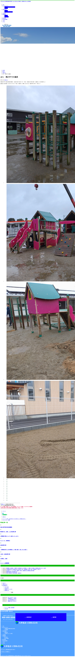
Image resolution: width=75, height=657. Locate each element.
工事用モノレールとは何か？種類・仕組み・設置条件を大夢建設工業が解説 (20, 570)
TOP (3, 4)
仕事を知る (4, 9)
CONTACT (4, 27)
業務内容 (6, 10)
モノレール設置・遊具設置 (9, 607)
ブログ (3, 20)
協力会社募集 (4, 19)
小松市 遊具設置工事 (5, 554)
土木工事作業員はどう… (12, 599)
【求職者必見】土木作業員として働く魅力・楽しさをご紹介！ (14, 549)
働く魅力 (6, 15)
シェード (6, 586)
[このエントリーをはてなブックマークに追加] (2, 513)
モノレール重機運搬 (4, 563)
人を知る (4, 13)
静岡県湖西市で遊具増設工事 (12, 571)
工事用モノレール (8, 589)
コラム (3, 21)
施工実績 (4, 18)
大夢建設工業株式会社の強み (9, 7)
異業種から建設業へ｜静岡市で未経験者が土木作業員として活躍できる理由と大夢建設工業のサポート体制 (26, 568)
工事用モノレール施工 (8, 11)
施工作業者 (6, 16)
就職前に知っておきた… (12, 601)
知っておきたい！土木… (12, 597)
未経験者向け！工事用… (12, 598)
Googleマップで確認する (5, 651)
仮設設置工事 (3, 545)
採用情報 (4, 14)
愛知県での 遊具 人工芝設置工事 (8, 531)
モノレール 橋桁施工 (5, 540)
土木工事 (6, 587)
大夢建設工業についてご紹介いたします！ (9, 536)
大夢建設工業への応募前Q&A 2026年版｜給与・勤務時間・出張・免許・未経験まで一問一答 (23, 569)
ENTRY (54, 617)
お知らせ (6, 80)
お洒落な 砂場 (3, 558)
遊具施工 (6, 590)
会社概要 (6, 8)
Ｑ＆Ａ (4, 583)
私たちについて (5, 5)
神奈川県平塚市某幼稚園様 (6, 527)
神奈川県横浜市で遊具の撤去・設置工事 (14, 573)
